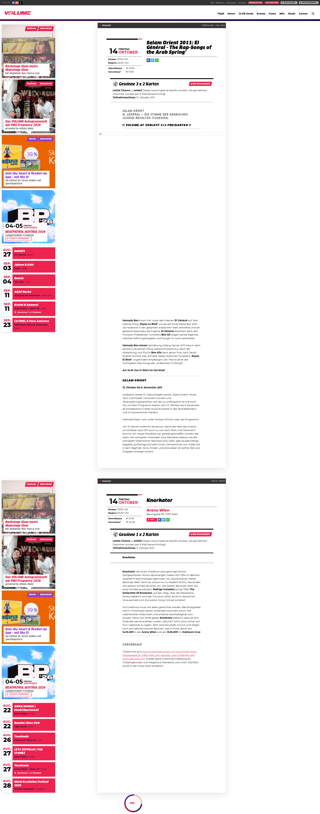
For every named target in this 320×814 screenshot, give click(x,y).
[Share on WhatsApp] (157, 60)
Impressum (242, 2)
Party (105, 806)
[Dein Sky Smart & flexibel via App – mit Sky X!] (28, 161)
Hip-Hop (220, 25)
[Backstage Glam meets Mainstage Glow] (28, 51)
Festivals (31, 28)
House (211, 806)
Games (303, 14)
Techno (221, 806)
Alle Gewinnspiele (201, 84)
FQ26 (221, 14)
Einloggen (289, 2)
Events (261, 14)
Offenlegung (220, 2)
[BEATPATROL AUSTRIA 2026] (28, 217)
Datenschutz (231, 2)
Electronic (201, 806)
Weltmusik (208, 25)
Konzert (106, 25)
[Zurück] (100, 25)
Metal (222, 481)
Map (152, 519)
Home (231, 14)
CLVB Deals (246, 14)
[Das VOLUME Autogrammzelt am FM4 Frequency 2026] (28, 106)
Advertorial (46, 28)
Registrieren (309, 2)
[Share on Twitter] (152, 60)
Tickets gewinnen (19, 238)
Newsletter (255, 2)
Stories (32, 139)
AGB (212, 2)
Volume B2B (272, 2)
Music (291, 14)
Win (281, 14)
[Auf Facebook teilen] (148, 60)
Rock (214, 481)
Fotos (272, 14)
